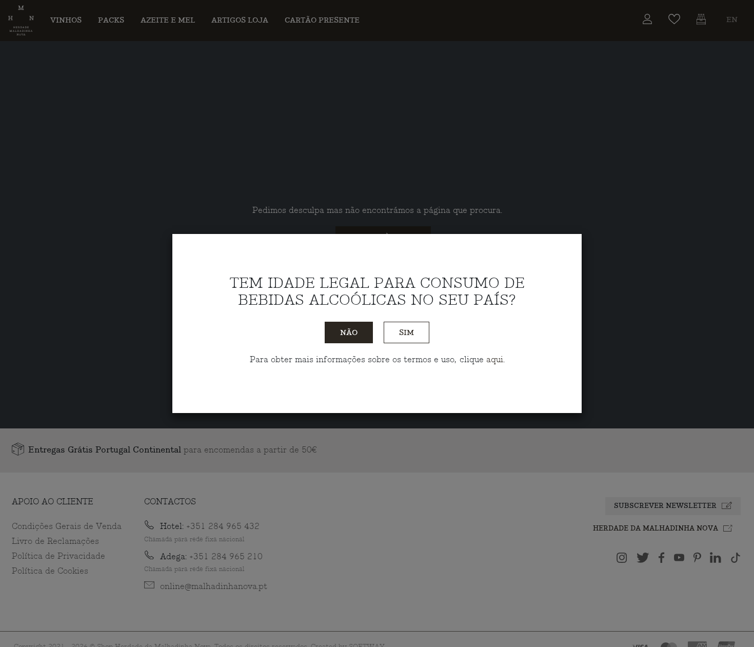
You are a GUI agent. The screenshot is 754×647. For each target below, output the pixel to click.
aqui (494, 360)
